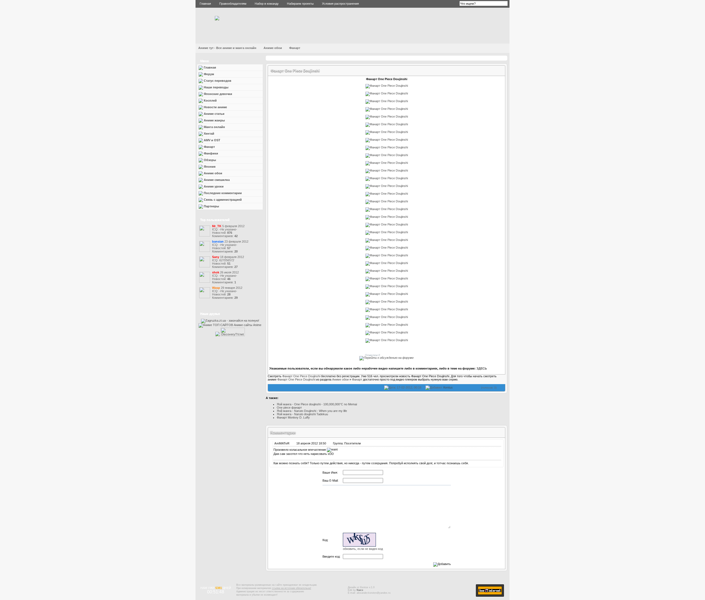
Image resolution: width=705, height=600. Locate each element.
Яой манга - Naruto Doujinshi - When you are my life (312, 410)
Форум (208, 74)
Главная (205, 3)
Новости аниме (215, 107)
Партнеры (211, 206)
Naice (360, 590)
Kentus (448, 387)
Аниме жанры (214, 120)
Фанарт (294, 48)
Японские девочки (217, 94)
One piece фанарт (289, 407)
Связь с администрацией (222, 199)
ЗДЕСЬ (481, 368)
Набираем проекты (300, 3)
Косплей (210, 100)
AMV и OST (211, 140)
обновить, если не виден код (363, 548)
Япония (209, 166)
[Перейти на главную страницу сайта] (217, 19)
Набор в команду (267, 3)
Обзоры (209, 160)
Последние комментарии (222, 193)
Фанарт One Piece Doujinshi (295, 71)
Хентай (209, 133)
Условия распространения (340, 3)
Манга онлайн (214, 127)
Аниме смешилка (216, 179)
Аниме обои (273, 48)
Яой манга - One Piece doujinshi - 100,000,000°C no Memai (317, 404)
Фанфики (210, 153)
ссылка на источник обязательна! (291, 588)
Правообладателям (232, 3)
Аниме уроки (213, 186)
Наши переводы (215, 87)
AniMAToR (281, 443)
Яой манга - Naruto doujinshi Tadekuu (302, 414)
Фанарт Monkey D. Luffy (293, 417)
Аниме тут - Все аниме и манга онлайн (227, 48)
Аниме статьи (213, 113)
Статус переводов (217, 80)
